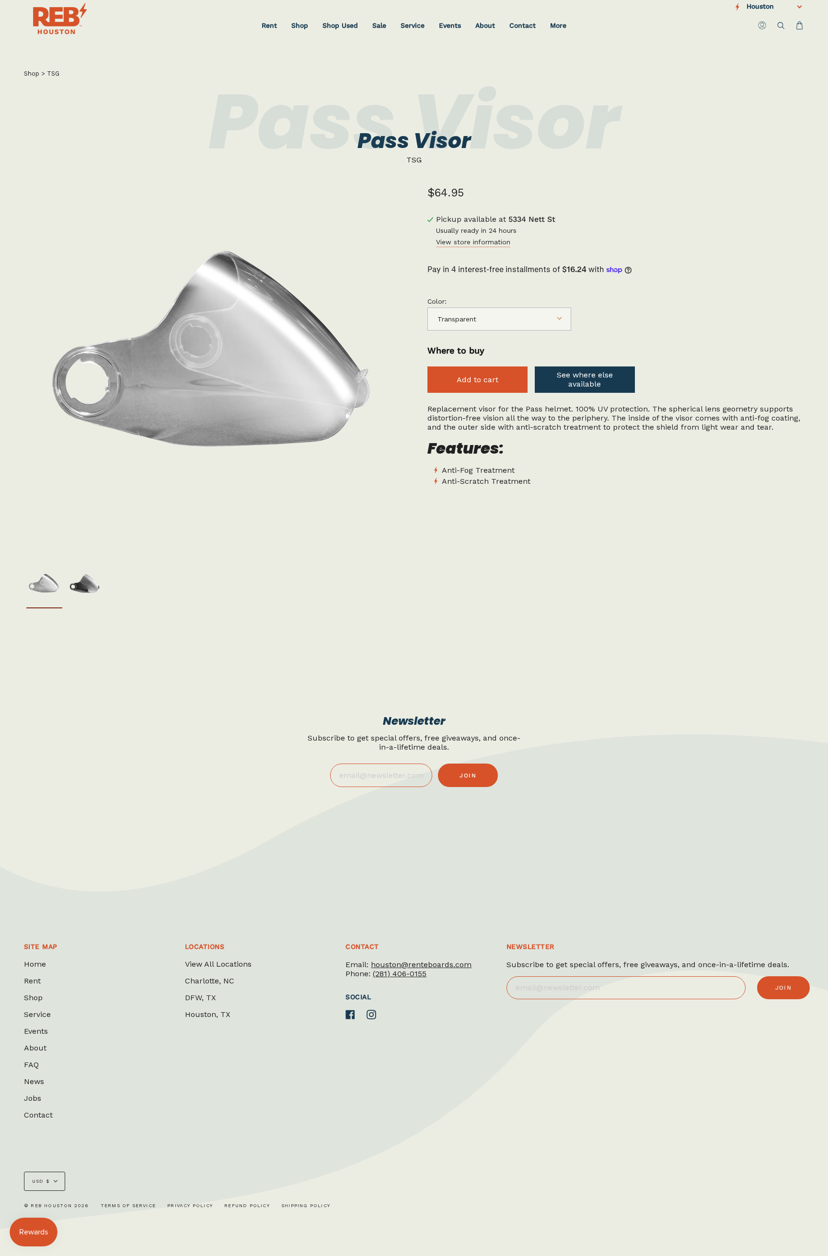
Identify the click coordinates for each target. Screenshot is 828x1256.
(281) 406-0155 (399, 973)
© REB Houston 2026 (56, 1205)
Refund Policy (247, 1205)
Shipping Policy (305, 1205)
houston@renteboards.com (421, 964)
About (35, 1047)
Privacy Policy (190, 1205)
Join (468, 775)
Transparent (456, 319)
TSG (53, 73)
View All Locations (218, 964)
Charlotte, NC (209, 980)
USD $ (40, 1181)
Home (35, 964)
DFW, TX (200, 997)
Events (36, 1031)
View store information (473, 242)
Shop (31, 73)
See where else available (585, 379)
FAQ (31, 1064)
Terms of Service (128, 1205)
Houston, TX (207, 1014)
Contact (38, 1114)
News (34, 1081)
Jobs (32, 1098)
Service (37, 1014)
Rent (32, 980)
